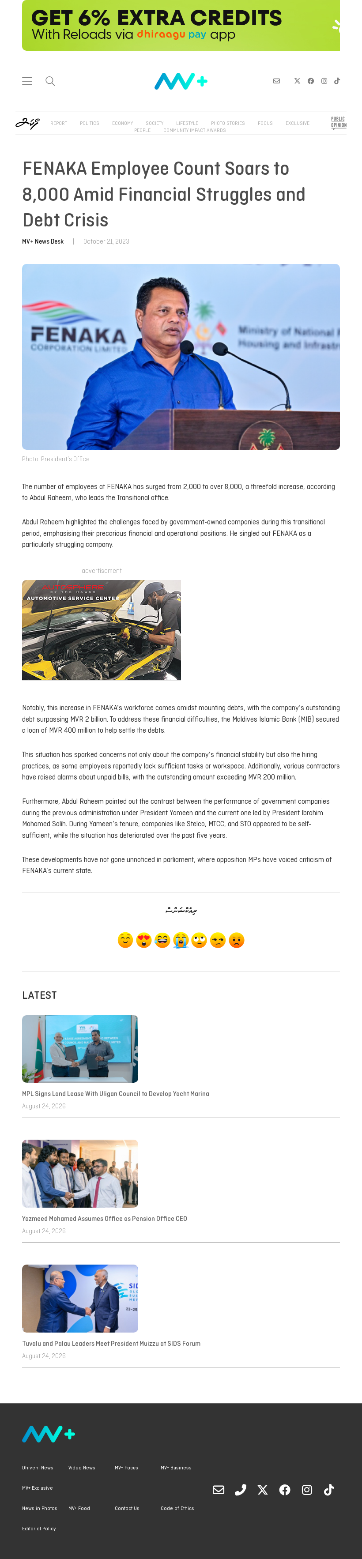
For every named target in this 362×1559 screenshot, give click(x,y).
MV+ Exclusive (37, 1488)
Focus (265, 123)
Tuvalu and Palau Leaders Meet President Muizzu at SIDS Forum (111, 1344)
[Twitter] (263, 1490)
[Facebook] (285, 1490)
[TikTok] (329, 1490)
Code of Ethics (177, 1508)
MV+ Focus (126, 1468)
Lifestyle (187, 123)
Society (154, 123)
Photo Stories (228, 123)
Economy (122, 123)
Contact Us (127, 1508)
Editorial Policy (39, 1529)
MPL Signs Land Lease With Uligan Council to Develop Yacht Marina (117, 1094)
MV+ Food (79, 1508)
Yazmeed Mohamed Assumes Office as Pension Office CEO (104, 1219)
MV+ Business (176, 1468)
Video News (81, 1468)
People (142, 130)
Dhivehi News (37, 1468)
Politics (89, 123)
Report (58, 123)
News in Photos (39, 1508)
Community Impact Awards (194, 130)
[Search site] (50, 82)
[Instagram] (307, 1490)
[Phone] (240, 1490)
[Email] (218, 1490)
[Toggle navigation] (27, 81)
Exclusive (297, 123)
